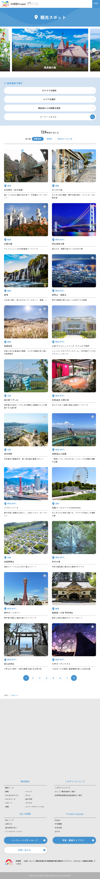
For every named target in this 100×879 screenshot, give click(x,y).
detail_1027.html (74, 226)
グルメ (28, 795)
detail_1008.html (26, 595)
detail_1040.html (26, 277)
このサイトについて (62, 787)
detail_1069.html (74, 492)
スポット (8, 803)
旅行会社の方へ (11, 827)
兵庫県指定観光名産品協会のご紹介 (68, 795)
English (57, 820)
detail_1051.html (26, 226)
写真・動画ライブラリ (73, 840)
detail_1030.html (74, 384)
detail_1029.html (74, 646)
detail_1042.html (74, 595)
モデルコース (10, 799)
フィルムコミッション (13, 831)
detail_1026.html (74, 277)
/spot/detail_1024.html (50, 50)
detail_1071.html (26, 544)
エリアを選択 (49, 99)
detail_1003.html (26, 492)
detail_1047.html (26, 174)
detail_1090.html (26, 330)
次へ (74, 678)
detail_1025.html (26, 646)
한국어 (57, 831)
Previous (6, 50)
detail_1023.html (74, 544)
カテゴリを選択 (49, 90)
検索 (92, 116)
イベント (28, 791)
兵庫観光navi (13, 4)
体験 (7, 806)
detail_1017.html (74, 438)
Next (94, 50)
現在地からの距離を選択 (49, 108)
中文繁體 (58, 824)
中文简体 (58, 827)
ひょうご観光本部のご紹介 (65, 791)
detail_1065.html (26, 438)
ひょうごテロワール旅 (32, 3)
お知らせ (8, 824)
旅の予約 (28, 799)
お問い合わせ (24, 850)
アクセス (28, 803)
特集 (7, 791)
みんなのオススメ (12, 795)
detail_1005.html (74, 330)
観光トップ (9, 787)
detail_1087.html (74, 174)
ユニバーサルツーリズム (34, 806)
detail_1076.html (26, 384)
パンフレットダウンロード (24, 840)
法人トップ (9, 820)
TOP (6, 695)
